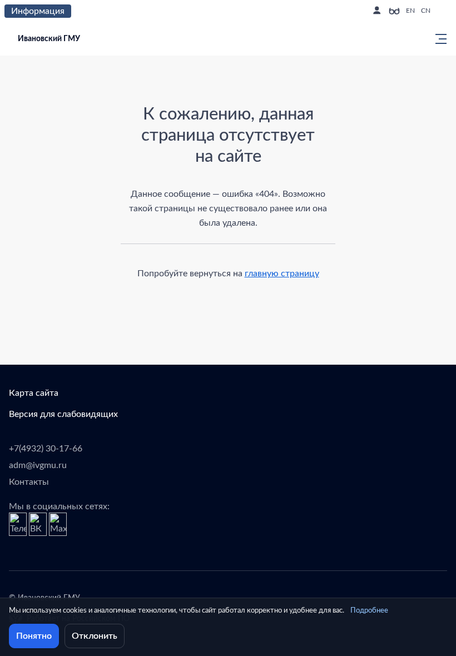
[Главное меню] (437, 39)
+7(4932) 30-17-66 (45, 448)
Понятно (34, 636)
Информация (38, 11)
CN (425, 10)
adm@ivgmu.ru (38, 465)
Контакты (29, 482)
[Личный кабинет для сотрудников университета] (376, 11)
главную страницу (282, 273)
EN (410, 10)
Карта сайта (33, 393)
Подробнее (369, 610)
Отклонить (94, 636)
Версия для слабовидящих (63, 414)
